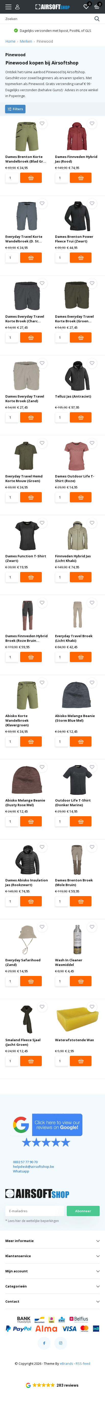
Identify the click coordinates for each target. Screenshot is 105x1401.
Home (10, 41)
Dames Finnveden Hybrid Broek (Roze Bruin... (26, 638)
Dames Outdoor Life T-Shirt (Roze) (74, 478)
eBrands (66, 1363)
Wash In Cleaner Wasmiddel (68, 962)
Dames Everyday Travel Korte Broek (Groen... (74, 318)
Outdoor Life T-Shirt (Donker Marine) (73, 802)
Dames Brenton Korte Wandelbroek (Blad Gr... (25, 159)
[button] (52, 1385)
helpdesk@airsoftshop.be (29, 1166)
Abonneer (83, 1211)
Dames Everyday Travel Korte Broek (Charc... (24, 318)
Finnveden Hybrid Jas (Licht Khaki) (73, 558)
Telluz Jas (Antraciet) (73, 396)
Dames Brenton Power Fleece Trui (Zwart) (74, 238)
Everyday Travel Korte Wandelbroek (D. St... (23, 238)
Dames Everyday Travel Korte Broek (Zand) (24, 398)
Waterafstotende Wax (74, 1040)
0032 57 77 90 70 (25, 1162)
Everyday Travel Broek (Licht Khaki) (74, 638)
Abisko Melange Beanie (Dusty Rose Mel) (25, 802)
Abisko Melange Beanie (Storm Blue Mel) (75, 718)
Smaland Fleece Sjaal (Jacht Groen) (23, 1042)
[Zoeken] (97, 18)
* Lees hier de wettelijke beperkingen (32, 1221)
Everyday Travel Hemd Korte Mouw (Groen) (24, 478)
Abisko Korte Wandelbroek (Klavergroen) (17, 720)
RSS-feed (83, 1363)
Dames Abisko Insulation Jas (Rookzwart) (26, 882)
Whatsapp (21, 1171)
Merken (26, 41)
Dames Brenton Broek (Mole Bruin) (74, 882)
